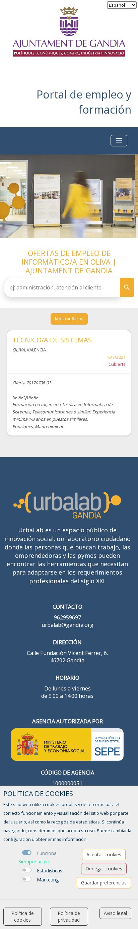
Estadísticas (49, 870)
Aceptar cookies (103, 854)
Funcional (47, 853)
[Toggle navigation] (119, 140)
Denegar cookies (103, 868)
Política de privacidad (69, 916)
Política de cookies (22, 916)
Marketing (48, 879)
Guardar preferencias (104, 882)
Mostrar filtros (69, 319)
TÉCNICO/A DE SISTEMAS (52, 339)
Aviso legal (115, 913)
